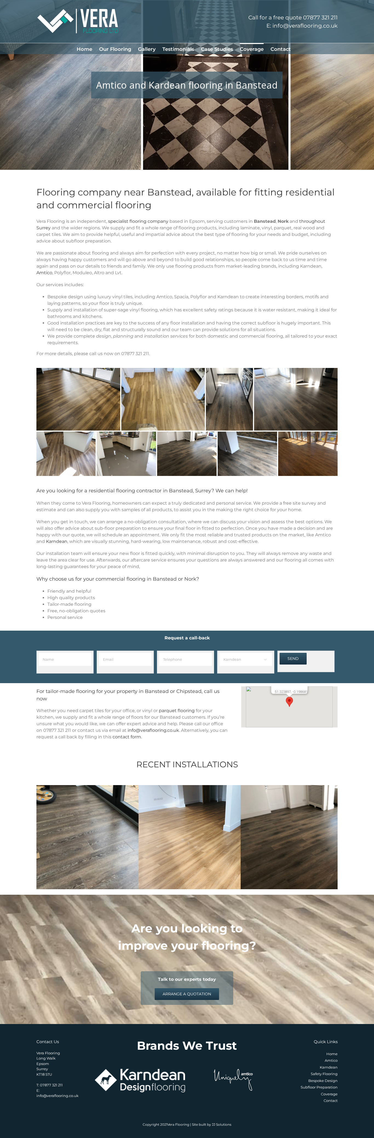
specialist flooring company (138, 221)
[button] (289, 702)
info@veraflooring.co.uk (153, 730)
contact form (127, 736)
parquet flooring (177, 710)
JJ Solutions (221, 1124)
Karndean (56, 541)
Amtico (44, 272)
